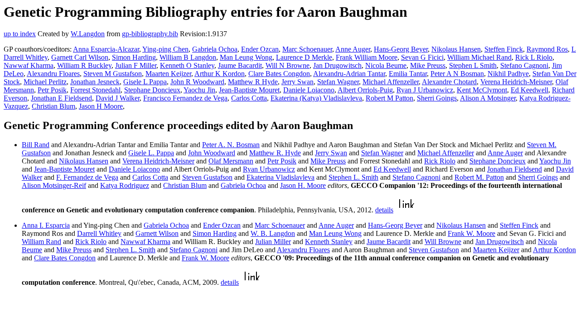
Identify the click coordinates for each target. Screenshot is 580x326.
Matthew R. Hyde (275, 153)
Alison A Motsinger (488, 98)
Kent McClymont (482, 90)
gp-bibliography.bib (150, 34)
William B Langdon (188, 57)
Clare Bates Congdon (279, 73)
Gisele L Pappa (145, 82)
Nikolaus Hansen (456, 49)
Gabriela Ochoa (214, 49)
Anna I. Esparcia (46, 225)
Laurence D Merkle (304, 57)
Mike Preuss (427, 65)
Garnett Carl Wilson (79, 57)
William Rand (41, 241)
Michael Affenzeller (390, 82)
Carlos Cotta (249, 98)
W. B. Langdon (273, 233)
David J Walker (118, 98)
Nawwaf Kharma (28, 65)
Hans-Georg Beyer (401, 49)
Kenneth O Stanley (187, 65)
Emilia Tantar (408, 73)
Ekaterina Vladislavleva (280, 177)
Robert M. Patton (479, 177)
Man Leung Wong (246, 57)
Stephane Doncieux (152, 90)
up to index (20, 34)
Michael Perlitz (45, 82)
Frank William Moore (366, 57)
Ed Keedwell (529, 90)
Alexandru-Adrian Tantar (349, 73)
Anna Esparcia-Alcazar (106, 49)
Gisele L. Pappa (151, 153)
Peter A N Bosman (457, 73)
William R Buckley (84, 65)
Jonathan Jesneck (95, 82)
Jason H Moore (101, 106)
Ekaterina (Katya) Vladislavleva (316, 98)
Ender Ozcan (260, 49)
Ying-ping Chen (165, 49)
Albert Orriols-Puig (365, 90)
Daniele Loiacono (308, 90)
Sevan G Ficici (422, 57)
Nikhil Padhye (508, 73)
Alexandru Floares (53, 73)
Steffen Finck (503, 49)
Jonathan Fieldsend (514, 169)
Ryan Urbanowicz (269, 169)
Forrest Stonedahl (95, 90)
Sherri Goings (437, 98)
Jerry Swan (297, 82)
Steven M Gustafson (112, 73)
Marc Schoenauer (307, 49)
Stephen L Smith (473, 65)
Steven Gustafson (207, 177)
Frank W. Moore (471, 233)
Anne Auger (352, 49)
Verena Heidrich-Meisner (516, 82)
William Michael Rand (479, 57)
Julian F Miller (135, 65)
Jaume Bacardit (240, 65)
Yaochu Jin (199, 90)
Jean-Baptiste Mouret (249, 90)
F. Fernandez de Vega (87, 177)
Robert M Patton (389, 98)
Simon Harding (134, 57)
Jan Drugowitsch (337, 65)
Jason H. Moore (303, 185)
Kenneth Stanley (329, 241)
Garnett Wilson (157, 233)
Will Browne (443, 241)
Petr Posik (52, 90)
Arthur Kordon (554, 250)
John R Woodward (197, 82)
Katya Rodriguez (124, 185)
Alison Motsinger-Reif (54, 185)
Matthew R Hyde (253, 82)
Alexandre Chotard (449, 82)
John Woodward (211, 153)
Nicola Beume (385, 65)
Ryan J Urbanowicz (424, 90)
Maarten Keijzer (168, 73)
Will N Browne (287, 65)
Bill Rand (35, 145)
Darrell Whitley (99, 233)
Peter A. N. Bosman (231, 145)
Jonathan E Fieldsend (61, 98)
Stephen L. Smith (353, 177)
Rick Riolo (439, 161)
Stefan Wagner (338, 82)
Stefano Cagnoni (524, 65)
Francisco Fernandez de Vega (185, 98)
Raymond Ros (547, 49)
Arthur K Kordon (219, 73)
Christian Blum (53, 106)
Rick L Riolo (533, 57)
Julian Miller (273, 241)
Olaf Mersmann (230, 161)
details (384, 210)
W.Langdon (88, 34)
